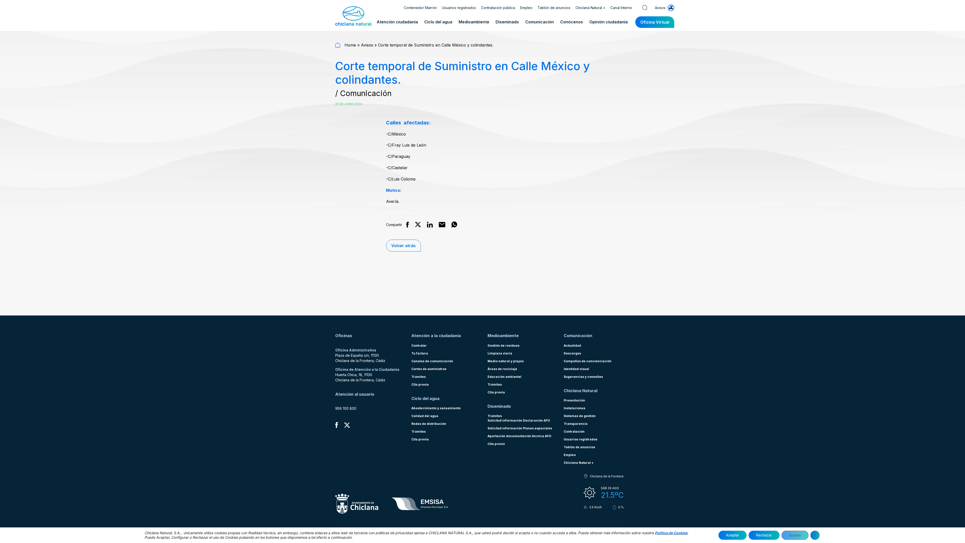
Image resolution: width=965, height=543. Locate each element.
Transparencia (576, 424)
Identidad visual (576, 369)
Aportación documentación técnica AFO (519, 436)
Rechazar (764, 535)
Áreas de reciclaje (502, 369)
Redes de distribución (428, 424)
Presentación (574, 400)
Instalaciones (574, 408)
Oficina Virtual (654, 22)
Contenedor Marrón (420, 8)
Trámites (418, 377)
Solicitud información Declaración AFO (519, 420)
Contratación (574, 431)
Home (349, 45)
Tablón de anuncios (554, 8)
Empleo (526, 8)
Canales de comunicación (432, 361)
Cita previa (420, 384)
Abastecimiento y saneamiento (436, 408)
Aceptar (732, 535)
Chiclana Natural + (590, 8)
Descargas (572, 353)
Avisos (367, 45)
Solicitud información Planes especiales (520, 428)
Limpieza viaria (500, 353)
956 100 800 (345, 408)
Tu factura (419, 353)
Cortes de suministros (428, 369)
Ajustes (795, 535)
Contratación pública (498, 8)
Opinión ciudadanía (608, 21)
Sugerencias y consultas (583, 377)
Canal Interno (621, 8)
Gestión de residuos (503, 345)
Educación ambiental (504, 377)
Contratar (419, 345)
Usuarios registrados (459, 8)
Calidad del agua (424, 416)
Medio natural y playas (506, 361)
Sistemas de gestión (580, 416)
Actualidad (572, 345)
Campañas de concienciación (587, 361)
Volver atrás (403, 245)
